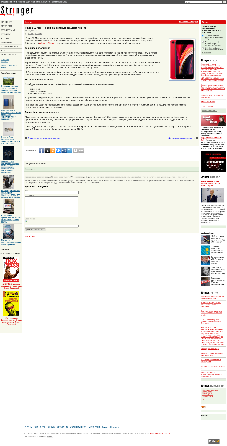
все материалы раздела (188, 22)
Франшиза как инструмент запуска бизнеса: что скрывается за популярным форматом (10, 167)
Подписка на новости (9, 65)
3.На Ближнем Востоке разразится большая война (214, 48)
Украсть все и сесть (208, 102)
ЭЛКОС (50, 437)
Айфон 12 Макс (46, 43)
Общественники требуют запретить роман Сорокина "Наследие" (211, 321)
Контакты (4, 61)
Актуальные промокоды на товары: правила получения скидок (11, 218)
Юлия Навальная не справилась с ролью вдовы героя (210, 183)
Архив (3, 67)
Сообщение (29, 195)
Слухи (73, 427)
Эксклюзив (62, 427)
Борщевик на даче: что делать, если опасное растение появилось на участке (11, 89)
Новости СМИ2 (29, 236)
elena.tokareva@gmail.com (160, 433)
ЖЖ (202, 140)
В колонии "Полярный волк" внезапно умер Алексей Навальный (211, 304)
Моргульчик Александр (210, 390)
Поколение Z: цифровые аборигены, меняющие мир (11, 242)
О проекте (5, 60)
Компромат (39, 427)
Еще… (203, 399)
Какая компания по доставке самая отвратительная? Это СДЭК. (211, 313)
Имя (26, 190)
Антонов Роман (207, 395)
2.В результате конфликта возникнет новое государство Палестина (214, 43)
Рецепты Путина (207, 106)
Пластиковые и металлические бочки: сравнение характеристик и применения (11, 114)
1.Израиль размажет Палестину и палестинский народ (214, 37)
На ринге (28, 427)
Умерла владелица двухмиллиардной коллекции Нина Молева (211, 374)
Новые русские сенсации (210, 349)
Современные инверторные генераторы (44, 138)
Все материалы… (209, 111)
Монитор (81, 427)
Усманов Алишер (208, 396)
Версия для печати (35, 34)
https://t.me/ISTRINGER (211, 138)
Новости (51, 427)
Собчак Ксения (207, 393)
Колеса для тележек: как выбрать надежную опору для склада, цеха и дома (10, 194)
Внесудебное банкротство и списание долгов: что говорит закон (10, 140)
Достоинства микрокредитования (182, 138)
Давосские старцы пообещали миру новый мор (212, 354)
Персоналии (94, 427)
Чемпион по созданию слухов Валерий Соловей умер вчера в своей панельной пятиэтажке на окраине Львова (213, 88)
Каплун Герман (207, 391)
